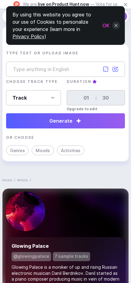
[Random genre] (106, 69)
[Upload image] (115, 69)
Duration (79, 81)
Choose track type (32, 81)
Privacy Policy (28, 36)
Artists (22, 180)
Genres (17, 150)
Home (7, 180)
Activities (70, 150)
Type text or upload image (42, 53)
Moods (43, 150)
